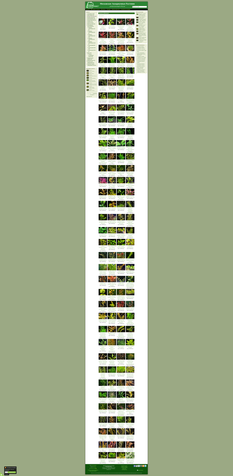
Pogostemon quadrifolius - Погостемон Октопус (103, 388)
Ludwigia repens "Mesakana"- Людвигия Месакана (103, 309)
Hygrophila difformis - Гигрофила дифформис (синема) (103, 161)
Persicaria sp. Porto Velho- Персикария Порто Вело (121, 361)
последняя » (92, 94)
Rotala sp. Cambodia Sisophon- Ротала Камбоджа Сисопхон (130, 436)
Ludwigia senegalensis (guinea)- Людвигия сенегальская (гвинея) (112, 309)
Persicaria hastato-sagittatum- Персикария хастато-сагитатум (103, 361)
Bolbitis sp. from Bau (91, 90)
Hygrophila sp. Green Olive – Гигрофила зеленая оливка (112, 185)
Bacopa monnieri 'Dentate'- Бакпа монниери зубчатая (121, 75)
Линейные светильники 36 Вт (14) (91, 35)
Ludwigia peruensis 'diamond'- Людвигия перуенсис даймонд (121, 297)
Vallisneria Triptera (91, 73)
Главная (100, 11)
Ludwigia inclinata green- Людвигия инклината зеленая (130, 260)
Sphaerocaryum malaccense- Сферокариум (103, 460)
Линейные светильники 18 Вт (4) (91, 32)
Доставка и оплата (95, 9)
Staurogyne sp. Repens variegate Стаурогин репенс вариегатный (130, 460)
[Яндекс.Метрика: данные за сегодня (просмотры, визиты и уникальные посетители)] (140, 470)
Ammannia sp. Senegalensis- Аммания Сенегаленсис (121, 53)
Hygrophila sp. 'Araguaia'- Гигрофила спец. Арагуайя (112, 173)
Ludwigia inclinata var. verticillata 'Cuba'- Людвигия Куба (112, 272)
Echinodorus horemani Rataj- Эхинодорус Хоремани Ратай (141, 67)
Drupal (95, 466)
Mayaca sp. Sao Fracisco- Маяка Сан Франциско (121, 321)
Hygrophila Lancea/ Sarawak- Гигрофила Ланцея (112, 161)
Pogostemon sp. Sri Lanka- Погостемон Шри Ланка (111, 399)
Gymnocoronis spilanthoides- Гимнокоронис (130, 124)
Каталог (88, 9)
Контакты (103, 9)
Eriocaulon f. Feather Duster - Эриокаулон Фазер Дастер (142, 22)
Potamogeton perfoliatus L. (92, 78)
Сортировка (102, 15)
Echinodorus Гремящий (141, 58)
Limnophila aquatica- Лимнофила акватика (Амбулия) (103, 222)
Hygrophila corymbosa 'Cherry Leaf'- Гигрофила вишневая (103, 148)
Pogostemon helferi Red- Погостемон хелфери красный (130, 374)
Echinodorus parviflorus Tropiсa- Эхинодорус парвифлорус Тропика (141, 70)
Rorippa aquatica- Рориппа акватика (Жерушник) (121, 424)
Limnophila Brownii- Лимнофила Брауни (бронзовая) (121, 222)
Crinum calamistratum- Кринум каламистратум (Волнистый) (141, 53)
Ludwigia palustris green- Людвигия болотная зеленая (103, 297)
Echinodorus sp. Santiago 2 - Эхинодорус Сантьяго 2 (142, 41)
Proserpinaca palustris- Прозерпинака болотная (112, 424)
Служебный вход (124, 469)
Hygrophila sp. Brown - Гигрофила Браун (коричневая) (130, 173)
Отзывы (109, 9)
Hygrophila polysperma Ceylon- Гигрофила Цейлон (103, 173)
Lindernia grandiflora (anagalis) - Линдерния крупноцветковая (121, 235)
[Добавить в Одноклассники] (143, 466)
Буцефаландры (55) (91, 17)
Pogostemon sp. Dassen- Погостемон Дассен (121, 388)
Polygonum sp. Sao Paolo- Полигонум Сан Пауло (130, 411)
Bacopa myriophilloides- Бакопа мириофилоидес (103, 87)
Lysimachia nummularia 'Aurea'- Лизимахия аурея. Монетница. (112, 321)
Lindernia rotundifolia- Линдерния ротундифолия (130, 235)
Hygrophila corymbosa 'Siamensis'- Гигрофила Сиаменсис (112, 148)
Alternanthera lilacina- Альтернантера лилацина (121, 27)
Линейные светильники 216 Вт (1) (92, 42)
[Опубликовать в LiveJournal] (139, 466)
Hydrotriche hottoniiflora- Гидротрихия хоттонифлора (130, 136)
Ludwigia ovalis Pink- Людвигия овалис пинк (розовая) (112, 284)
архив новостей (89, 96)
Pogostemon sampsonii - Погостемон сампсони (112, 388)
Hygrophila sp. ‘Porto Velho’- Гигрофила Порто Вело (121, 197)
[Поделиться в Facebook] (134, 466)
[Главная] (92, 8)
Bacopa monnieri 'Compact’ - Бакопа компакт (102, 75)
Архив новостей (116, 9)
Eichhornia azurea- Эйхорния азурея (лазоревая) (112, 112)
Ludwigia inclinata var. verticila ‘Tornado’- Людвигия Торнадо (103, 272)
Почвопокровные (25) (91, 18)
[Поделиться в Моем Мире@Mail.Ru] (141, 466)
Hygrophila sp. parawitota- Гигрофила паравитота (130, 185)
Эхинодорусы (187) (90, 13)
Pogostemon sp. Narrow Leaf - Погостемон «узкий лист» (103, 399)
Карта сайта (124, 468)
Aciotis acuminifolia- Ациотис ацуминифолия (102, 27)
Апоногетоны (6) (90, 22)
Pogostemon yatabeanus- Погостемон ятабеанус (121, 399)
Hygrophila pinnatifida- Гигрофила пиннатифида (130, 161)
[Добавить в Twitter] (145, 466)
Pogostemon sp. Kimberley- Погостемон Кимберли (130, 388)
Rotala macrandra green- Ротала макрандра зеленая (130, 424)
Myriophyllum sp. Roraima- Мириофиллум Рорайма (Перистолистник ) (112, 348)
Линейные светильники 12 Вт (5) (91, 28)
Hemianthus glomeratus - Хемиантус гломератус (112, 136)
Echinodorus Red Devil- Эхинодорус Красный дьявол (141, 61)
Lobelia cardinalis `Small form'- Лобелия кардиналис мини (112, 247)
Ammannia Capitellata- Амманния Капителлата (130, 40)
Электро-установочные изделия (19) (91, 55)
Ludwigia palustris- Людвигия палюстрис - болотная (112, 297)
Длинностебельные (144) (92, 16)
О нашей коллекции (125, 9)
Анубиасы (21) (90, 21)
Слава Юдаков (94, 465)
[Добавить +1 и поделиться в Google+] (137, 466)
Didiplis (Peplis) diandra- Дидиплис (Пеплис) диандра (130, 100)
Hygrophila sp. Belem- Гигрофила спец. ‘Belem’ (121, 173)
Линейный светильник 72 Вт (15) (91, 39)
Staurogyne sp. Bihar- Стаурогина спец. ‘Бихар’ (121, 460)
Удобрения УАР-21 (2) (91, 60)
